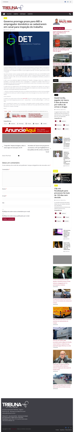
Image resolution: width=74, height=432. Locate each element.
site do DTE (24, 98)
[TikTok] (57, 247)
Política (9, 14)
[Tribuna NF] (12, 7)
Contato (30, 14)
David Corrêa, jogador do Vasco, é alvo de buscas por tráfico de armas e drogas (61, 102)
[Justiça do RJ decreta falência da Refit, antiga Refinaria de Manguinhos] (62, 36)
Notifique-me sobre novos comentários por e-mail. (16, 211)
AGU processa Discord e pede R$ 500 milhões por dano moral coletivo (67, 234)
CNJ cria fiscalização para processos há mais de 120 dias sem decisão (62, 193)
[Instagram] (68, 2)
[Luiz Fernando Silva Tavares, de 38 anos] (57, 159)
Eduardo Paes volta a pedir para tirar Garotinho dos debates (61, 64)
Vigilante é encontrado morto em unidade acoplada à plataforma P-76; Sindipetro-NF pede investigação (67, 158)
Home (5, 111)
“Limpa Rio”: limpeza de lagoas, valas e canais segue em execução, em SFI (15, 146)
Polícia (56, 94)
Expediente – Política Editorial (66, 429)
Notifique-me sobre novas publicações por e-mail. (16, 216)
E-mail (4, 196)
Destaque (22, 14)
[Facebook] (65, 2)
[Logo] (15, 402)
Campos (16, 14)
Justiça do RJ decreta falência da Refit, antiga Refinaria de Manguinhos (61, 33)
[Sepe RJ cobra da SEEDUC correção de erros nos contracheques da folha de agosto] (62, 53)
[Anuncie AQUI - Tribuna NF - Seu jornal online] (26, 128)
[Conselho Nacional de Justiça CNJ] (62, 178)
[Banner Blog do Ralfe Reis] (62, 21)
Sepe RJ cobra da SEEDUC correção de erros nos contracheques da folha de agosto (62, 50)
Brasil (5, 18)
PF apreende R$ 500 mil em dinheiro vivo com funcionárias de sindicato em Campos (67, 142)
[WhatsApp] (70, 2)
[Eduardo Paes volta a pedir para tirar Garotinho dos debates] (62, 66)
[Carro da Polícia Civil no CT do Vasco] (62, 88)
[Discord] (57, 235)
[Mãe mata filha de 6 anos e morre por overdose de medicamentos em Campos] (62, 307)
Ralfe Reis (13, 29)
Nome (4, 189)
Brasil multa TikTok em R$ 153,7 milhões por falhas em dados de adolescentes (67, 246)
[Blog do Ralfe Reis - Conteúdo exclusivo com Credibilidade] (26, 113)
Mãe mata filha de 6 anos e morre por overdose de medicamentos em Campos (62, 321)
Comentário (6, 169)
